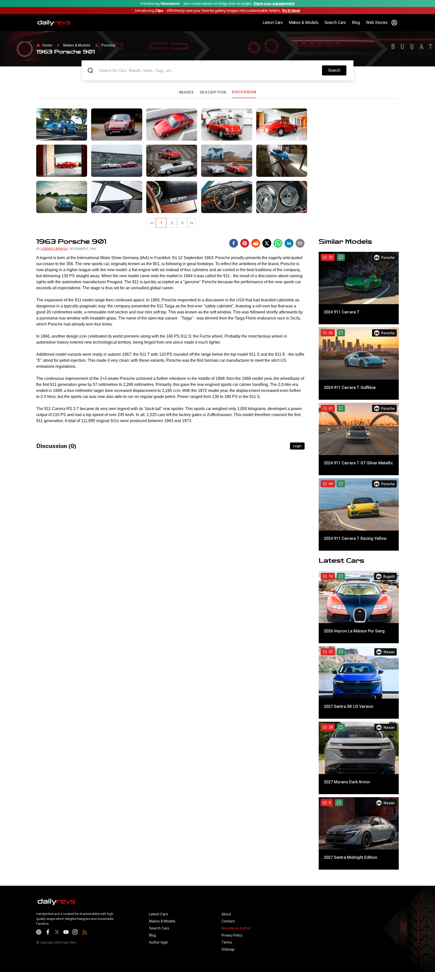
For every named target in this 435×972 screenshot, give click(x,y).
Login (297, 522)
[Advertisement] (355, 143)
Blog (356, 22)
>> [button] (191, 223)
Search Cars (335, 22)
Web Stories (377, 22)
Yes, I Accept (383, 962)
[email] (300, 319)
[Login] (394, 22)
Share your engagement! (274, 3)
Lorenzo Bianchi (54, 325)
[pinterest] (244, 319)
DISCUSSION (244, 92)
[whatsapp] (277, 319)
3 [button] (182, 223)
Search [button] (337, 70)
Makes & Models (303, 22)
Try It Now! (291, 10)
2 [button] (172, 223)
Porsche (108, 45)
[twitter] (266, 319)
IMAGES (186, 92)
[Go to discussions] (341, 333)
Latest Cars (273, 22)
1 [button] (161, 223)
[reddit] (255, 319)
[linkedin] (289, 319)
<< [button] (152, 223)
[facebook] (233, 319)
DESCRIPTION (213, 92)
